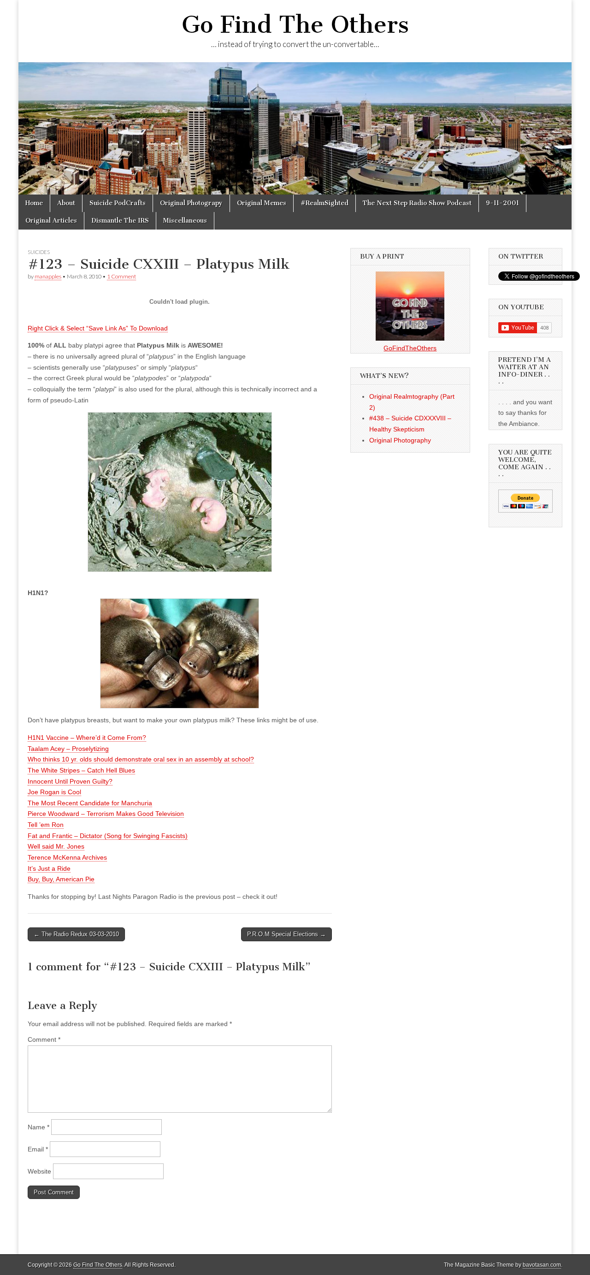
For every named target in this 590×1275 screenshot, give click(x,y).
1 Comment (121, 276)
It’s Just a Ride (49, 868)
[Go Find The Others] (295, 128)
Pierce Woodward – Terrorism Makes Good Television (106, 813)
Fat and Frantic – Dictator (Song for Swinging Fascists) (108, 835)
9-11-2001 (502, 203)
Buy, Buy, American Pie (61, 879)
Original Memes (261, 203)
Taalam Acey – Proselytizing (68, 748)
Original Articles (51, 220)
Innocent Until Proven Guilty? (70, 781)
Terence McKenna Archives (67, 857)
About (66, 203)
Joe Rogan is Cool (54, 792)
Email (38, 1149)
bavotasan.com (542, 1265)
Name (38, 1127)
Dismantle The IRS (120, 220)
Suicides (39, 252)
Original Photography (400, 440)
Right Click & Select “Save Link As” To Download (98, 328)
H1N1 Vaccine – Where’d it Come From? (87, 737)
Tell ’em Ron (46, 824)
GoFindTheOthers (410, 348)
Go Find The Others (295, 25)
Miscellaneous (185, 220)
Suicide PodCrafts (117, 203)
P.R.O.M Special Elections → (286, 934)
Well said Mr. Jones (56, 846)
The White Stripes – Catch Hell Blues (81, 770)
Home (34, 203)
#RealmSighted (324, 203)
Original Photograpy (191, 203)
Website (39, 1171)
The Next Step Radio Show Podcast (417, 203)
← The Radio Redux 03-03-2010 (76, 934)
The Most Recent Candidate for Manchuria (90, 803)
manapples (48, 276)
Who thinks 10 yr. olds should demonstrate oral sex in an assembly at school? (141, 759)
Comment (44, 1039)
